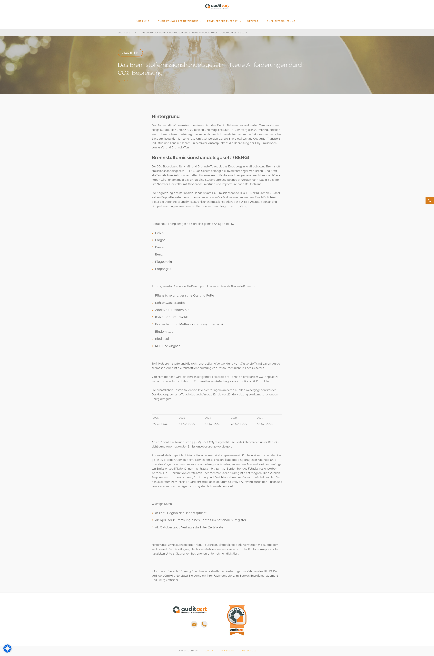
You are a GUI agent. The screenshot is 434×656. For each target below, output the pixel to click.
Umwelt (252, 21)
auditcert (217, 8)
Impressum (227, 651)
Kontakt (209, 651)
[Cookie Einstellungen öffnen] (7, 651)
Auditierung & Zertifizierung (178, 21)
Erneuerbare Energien (223, 21)
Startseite (124, 32)
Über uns (142, 21)
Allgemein (130, 52)
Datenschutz (248, 651)
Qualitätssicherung (281, 21)
